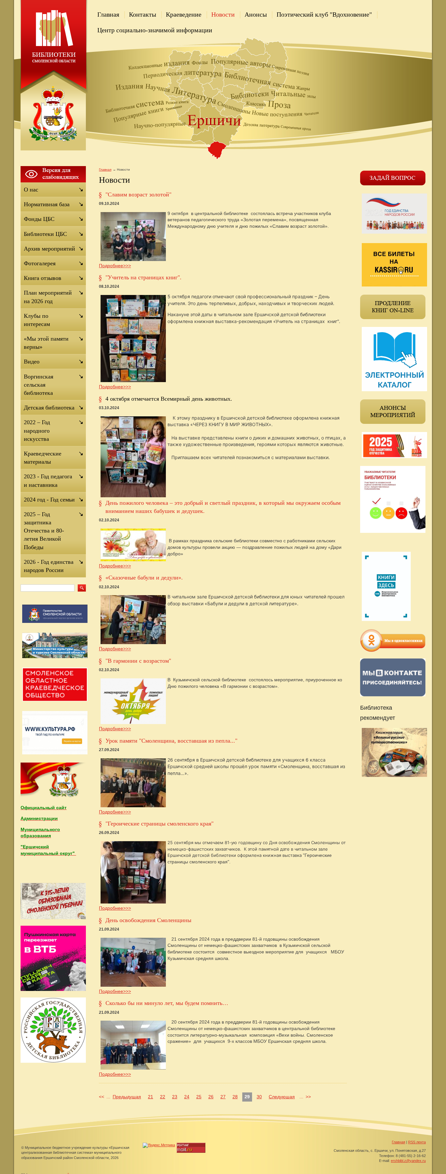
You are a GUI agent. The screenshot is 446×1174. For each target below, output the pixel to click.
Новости (223, 14)
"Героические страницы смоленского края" (159, 823)
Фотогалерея (40, 263)
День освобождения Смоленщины (148, 920)
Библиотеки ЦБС (45, 234)
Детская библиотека (49, 407)
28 (235, 1096)
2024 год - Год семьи (49, 499)
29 (247, 1096)
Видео (32, 361)
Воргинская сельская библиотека (38, 384)
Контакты (142, 14)
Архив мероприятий (49, 248)
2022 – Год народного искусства (37, 430)
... (108, 1096)
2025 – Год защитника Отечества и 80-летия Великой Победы (44, 530)
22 (162, 1096)
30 (259, 1096)
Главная (108, 14)
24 (186, 1096)
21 (150, 1096)
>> (308, 1096)
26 (211, 1096)
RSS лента (417, 1142)
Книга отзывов (42, 278)
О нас (31, 189)
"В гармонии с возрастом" (138, 660)
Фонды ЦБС (39, 219)
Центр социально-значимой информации (154, 30)
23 (174, 1096)
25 (198, 1096)
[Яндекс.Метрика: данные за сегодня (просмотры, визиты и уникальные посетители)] (159, 1145)
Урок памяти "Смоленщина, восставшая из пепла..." (171, 740)
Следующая (282, 1096)
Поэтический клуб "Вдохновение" (324, 14)
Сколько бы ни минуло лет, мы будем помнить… (166, 1003)
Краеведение (183, 14)
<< (101, 1096)
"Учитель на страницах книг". (143, 277)
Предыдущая (127, 1096)
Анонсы (256, 14)
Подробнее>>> (115, 265)
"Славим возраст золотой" (138, 194)
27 (223, 1096)
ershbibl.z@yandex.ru (408, 1161)
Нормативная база (47, 204)
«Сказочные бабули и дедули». (144, 577)
